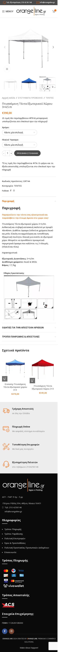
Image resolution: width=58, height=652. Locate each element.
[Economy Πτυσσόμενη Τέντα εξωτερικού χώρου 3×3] (15, 368)
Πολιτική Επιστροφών (14, 538)
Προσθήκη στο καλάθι (27, 153)
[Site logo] (31, 11)
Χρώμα (5, 127)
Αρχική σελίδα (8, 97)
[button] (4, 47)
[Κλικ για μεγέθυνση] (7, 69)
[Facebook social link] (10, 190)
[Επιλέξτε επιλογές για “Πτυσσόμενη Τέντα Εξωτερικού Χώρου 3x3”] (32, 380)
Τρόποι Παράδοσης (13, 533)
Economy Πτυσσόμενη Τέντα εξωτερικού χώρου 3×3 (15, 387)
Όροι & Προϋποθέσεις (15, 543)
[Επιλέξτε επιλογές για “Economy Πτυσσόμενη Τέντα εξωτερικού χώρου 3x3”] (4, 379)
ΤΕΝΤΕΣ (50, 97)
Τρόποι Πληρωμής (13, 529)
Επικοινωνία (10, 552)
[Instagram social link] (14, 190)
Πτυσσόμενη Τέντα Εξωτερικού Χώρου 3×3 (43, 387)
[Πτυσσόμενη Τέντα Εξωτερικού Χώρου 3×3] (43, 369)
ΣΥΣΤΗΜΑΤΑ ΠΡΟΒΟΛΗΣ (30, 97)
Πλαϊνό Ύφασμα (10, 139)
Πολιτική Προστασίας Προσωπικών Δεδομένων (26, 547)
